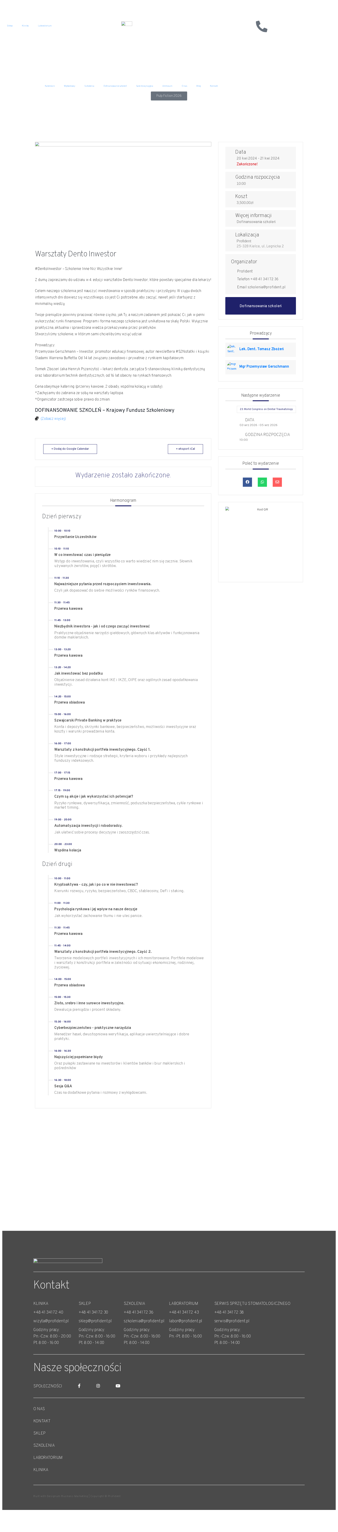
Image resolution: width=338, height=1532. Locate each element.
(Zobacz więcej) (53, 419)
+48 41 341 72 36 (264, 279)
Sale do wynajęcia (144, 86)
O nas (184, 86)
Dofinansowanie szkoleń (115, 86)
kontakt (42, 1421)
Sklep (10, 25)
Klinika (25, 25)
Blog (198, 86)
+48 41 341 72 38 (229, 1312)
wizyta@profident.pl (51, 1321)
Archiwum (167, 86)
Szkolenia (89, 86)
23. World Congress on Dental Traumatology (266, 409)
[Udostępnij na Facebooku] (247, 482)
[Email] (277, 482)
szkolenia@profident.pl (267, 287)
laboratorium (48, 1457)
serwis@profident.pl (231, 1321)
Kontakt (214, 86)
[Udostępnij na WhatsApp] (262, 482)
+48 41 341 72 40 (48, 1312)
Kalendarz (50, 86)
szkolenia (44, 1445)
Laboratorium (45, 25)
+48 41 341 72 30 (93, 1312)
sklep (39, 1433)
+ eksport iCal (185, 449)
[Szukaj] (249, 26)
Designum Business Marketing (67, 1496)
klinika (40, 1470)
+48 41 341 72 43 (184, 1312)
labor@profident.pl (185, 1321)
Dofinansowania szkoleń (256, 222)
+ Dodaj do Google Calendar (70, 449)
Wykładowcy (69, 86)
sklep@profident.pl (95, 1321)
